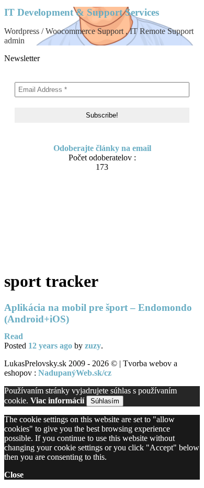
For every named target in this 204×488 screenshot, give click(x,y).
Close (14, 474)
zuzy (93, 345)
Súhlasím (104, 401)
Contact (39, 215)
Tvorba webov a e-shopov (71, 234)
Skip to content (31, 187)
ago (50, 345)
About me (42, 205)
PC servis (42, 244)
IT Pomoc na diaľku (61, 224)
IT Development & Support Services (81, 12)
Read (13, 336)
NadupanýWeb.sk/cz (74, 372)
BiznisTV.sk (46, 254)
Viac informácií (57, 400)
